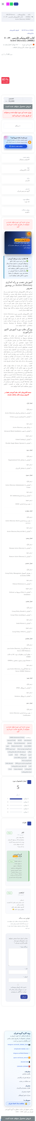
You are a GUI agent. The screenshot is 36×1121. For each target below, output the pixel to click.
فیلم (30, 757)
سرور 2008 (23, 754)
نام (26, 968)
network (29, 743)
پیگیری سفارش (26, 1074)
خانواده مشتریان (26, 1091)
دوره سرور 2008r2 (10, 749)
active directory (27, 740)
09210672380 (24, 1062)
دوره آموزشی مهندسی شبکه (24, 749)
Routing (10, 743)
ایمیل (25, 977)
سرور (29, 754)
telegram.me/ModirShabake (20, 1053)
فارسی (10, 754)
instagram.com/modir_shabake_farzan (18, 1044)
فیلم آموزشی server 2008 (20, 757)
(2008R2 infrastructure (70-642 (17, 737)
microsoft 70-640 (11, 740)
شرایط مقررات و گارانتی (23, 1077)
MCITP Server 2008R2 (28, 30)
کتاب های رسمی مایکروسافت (19, 766)
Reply (9, 833)
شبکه (16, 754)
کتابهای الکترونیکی (14, 30)
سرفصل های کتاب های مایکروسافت (16, 752)
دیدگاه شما (24, 947)
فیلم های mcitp (9, 763)
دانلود (7, 746)
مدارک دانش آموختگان (24, 1095)
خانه (29, 14)
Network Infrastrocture (19, 743)
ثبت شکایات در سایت (24, 1081)
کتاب (30, 766)
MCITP (20, 740)
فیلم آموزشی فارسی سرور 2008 (23, 763)
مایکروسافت (21, 14)
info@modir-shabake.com (21, 1049)
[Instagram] (7, 4)
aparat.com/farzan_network (20, 1057)
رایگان (29, 752)
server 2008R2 (27, 746)
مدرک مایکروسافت (26, 772)
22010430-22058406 (22, 1066)
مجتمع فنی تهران (18, 769)
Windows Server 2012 (17, 746)
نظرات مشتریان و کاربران (23, 1088)
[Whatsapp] (11, 4)
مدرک (10, 769)
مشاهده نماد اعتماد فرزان (16, 1103)
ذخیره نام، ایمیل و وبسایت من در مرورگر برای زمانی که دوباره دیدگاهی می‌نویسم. (17, 989)
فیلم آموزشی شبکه (26, 760)
